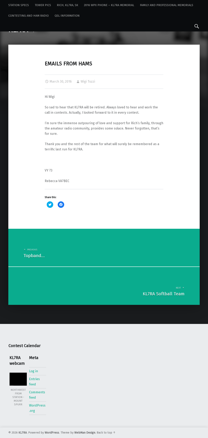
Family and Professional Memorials (166, 5)
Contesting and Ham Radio (28, 15)
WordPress (52, 432)
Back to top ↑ (106, 432)
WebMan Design (84, 432)
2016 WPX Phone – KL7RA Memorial (109, 5)
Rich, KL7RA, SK (67, 5)
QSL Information (67, 15)
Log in (33, 371)
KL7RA (22, 432)
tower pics (43, 5)
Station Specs (18, 5)
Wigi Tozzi (88, 81)
